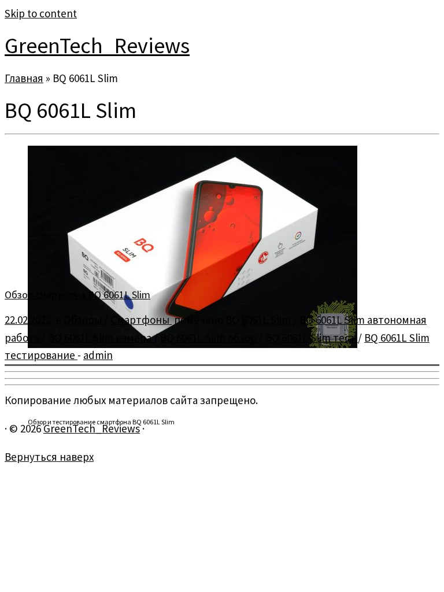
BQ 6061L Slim (259, 320)
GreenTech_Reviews (97, 45)
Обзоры (84, 320)
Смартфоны (141, 320)
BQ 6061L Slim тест (311, 338)
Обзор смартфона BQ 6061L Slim (77, 294)
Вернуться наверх (49, 457)
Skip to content (41, 13)
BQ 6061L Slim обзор (209, 338)
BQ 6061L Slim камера (101, 338)
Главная (24, 78)
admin (98, 355)
